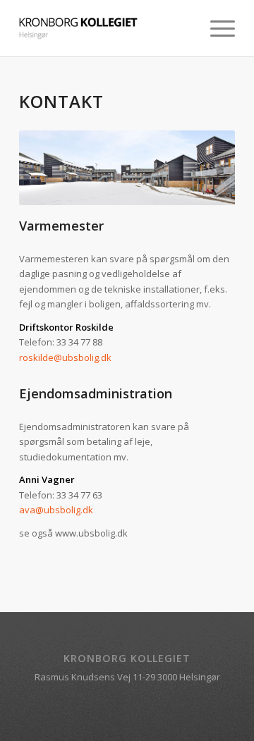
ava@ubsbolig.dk (56, 509)
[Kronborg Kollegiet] (105, 28)
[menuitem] (215, 28)
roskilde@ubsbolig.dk (65, 357)
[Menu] (215, 28)
